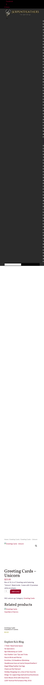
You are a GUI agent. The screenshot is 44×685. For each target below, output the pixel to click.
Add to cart (15, 592)
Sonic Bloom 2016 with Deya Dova (16, 678)
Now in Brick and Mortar (13, 657)
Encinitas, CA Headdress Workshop (16, 660)
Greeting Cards (14, 539)
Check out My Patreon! (12, 669)
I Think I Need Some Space (13, 646)
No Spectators (9, 649)
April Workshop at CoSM (13, 651)
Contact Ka (9, 683)
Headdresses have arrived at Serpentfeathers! (20, 663)
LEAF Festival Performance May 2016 (18, 680)
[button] (36, 546)
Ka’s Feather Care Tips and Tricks (16, 654)
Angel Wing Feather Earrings (14, 666)
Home (6, 539)
